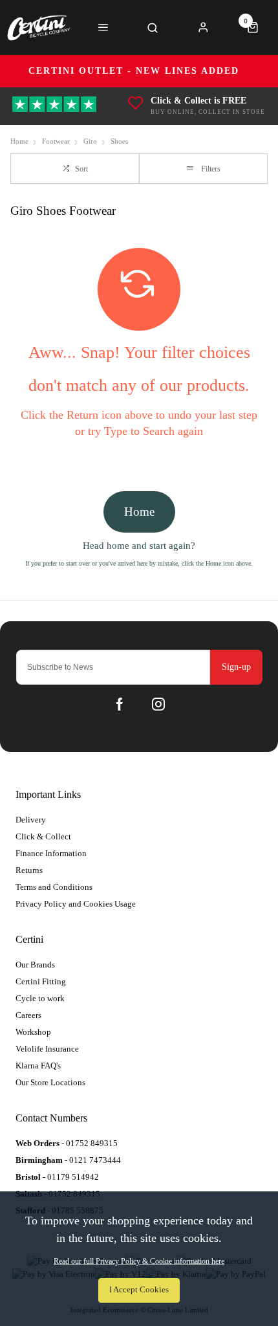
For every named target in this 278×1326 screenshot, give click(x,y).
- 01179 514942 (57, 1177)
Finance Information (51, 853)
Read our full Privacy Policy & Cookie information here (139, 1261)
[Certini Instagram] (158, 704)
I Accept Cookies (139, 1289)
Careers (28, 1015)
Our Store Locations (50, 1082)
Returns (29, 870)
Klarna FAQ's (38, 1065)
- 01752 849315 (67, 1143)
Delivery (31, 819)
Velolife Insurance (47, 1049)
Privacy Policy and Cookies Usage (76, 904)
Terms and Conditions (54, 887)
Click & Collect (43, 836)
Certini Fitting (41, 981)
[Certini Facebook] (119, 704)
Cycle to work (40, 998)
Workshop (33, 1032)
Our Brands (35, 964)
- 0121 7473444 (68, 1160)
